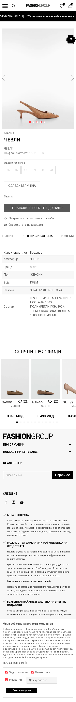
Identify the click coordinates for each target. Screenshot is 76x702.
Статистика (42, 672)
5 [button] (45, 122)
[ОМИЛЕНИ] (64, 7)
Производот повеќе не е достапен (37, 208)
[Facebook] (6, 502)
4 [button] (41, 122)
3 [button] (37, 122)
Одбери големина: (15, 162)
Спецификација (38, 236)
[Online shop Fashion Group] (38, 5)
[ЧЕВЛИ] (15, 379)
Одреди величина (22, 185)
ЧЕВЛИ (8, 148)
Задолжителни (19, 672)
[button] (13, 6)
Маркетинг (16, 679)
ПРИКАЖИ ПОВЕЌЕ (15, 663)
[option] (38, 16)
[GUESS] (68, 402)
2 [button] (34, 122)
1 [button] (30, 122)
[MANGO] (7, 402)
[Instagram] (13, 502)
